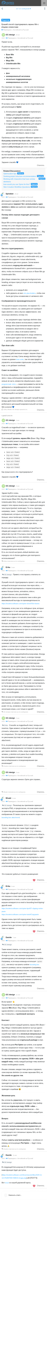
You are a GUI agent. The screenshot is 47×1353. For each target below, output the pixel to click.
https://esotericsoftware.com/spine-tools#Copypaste (20, 914)
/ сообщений (23, 9)
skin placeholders (29, 293)
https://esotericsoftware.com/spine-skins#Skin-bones (20, 603)
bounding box (34, 964)
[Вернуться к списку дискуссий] (2, 8)
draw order (20, 359)
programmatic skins (9, 384)
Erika (6, 725)
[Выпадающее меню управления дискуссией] (45, 8)
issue (7, 1183)
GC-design (8, 574)
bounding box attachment (11, 817)
